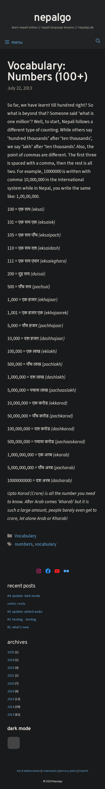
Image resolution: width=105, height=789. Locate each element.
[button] (98, 41)
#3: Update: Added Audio (24, 611)
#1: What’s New (18, 627)
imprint (83, 771)
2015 (10, 699)
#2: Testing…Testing (21, 619)
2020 (10, 683)
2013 (10, 714)
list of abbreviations (29, 771)
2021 (10, 675)
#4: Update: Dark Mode (23, 596)
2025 (10, 652)
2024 (10, 660)
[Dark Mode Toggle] (13, 743)
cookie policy (50, 771)
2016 (10, 691)
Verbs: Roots (16, 603)
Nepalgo (52, 18)
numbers (23, 544)
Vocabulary (25, 536)
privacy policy (68, 771)
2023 (10, 667)
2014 (10, 706)
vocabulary (45, 544)
